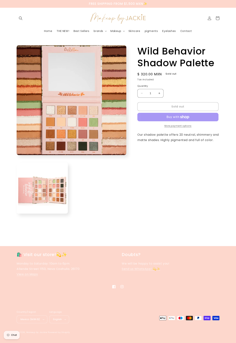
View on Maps (27, 274)
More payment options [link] (178, 125)
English (57, 319)
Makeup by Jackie (36, 332)
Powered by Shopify (59, 332)
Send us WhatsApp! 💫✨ (141, 269)
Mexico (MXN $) (30, 319)
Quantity (142, 86)
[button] (21, 18)
